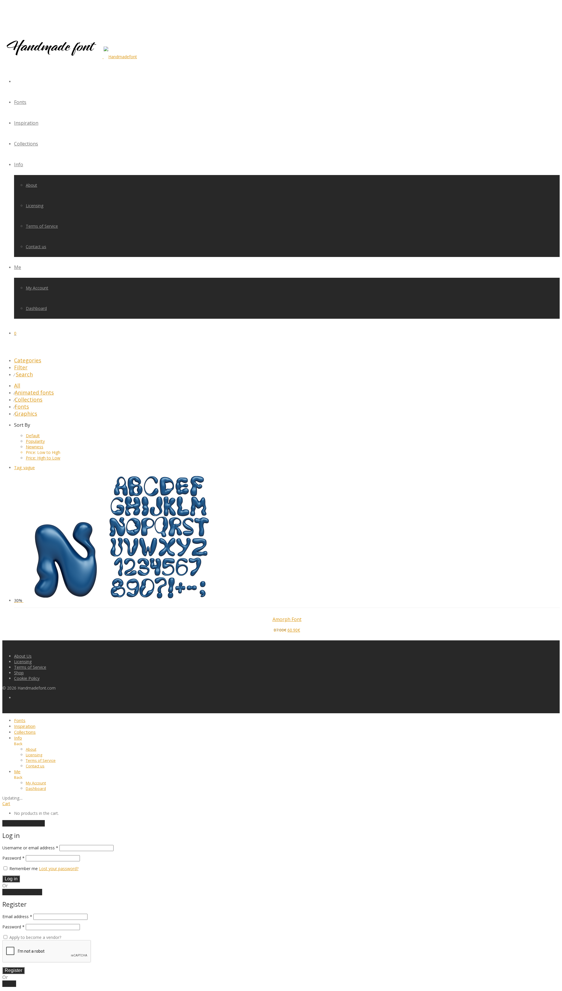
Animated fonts (34, 392)
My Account (37, 288)
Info (18, 164)
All (17, 385)
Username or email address (30, 848)
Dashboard (36, 308)
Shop (19, 672)
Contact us (36, 246)
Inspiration (26, 123)
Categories (27, 360)
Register (13, 970)
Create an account (22, 892)
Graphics (26, 413)
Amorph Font (287, 619)
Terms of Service (42, 226)
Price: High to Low (43, 458)
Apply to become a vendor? (34, 937)
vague (24, 467)
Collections (26, 143)
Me (17, 267)
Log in (11, 878)
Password (13, 858)
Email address (17, 916)
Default (33, 435)
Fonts (20, 102)
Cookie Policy (27, 678)
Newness (34, 447)
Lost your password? (58, 868)
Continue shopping (23, 823)
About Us (23, 656)
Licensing (34, 205)
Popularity (35, 441)
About (31, 185)
